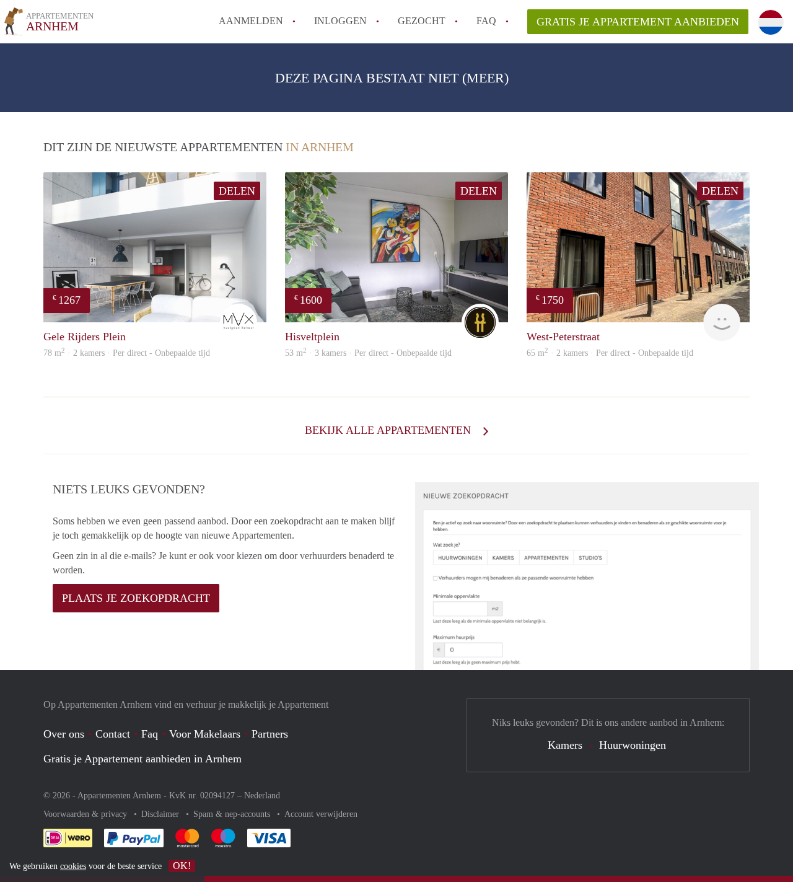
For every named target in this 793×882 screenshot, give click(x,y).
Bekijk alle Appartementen (389, 430)
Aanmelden (251, 20)
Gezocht (421, 20)
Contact (112, 734)
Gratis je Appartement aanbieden (638, 21)
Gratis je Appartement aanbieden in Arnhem (142, 758)
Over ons (63, 734)
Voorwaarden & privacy (86, 814)
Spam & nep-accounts (233, 814)
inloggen (340, 20)
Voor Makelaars (204, 734)
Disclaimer (161, 814)
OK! (182, 865)
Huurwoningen (632, 745)
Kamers (565, 745)
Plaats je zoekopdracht (136, 598)
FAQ (486, 20)
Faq (149, 734)
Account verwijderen (320, 814)
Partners (270, 734)
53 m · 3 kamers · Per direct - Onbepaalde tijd (368, 353)
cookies (73, 866)
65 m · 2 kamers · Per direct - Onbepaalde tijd (610, 353)
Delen (237, 191)
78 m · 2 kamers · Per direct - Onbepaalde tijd (126, 353)
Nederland (262, 795)
